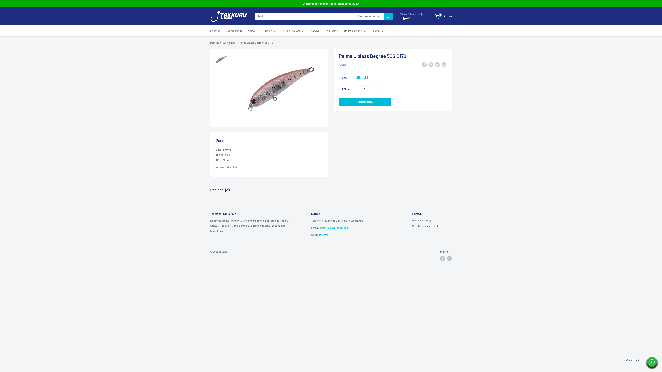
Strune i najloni (291, 30)
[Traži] (388, 16)
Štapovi (314, 30)
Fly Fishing (331, 30)
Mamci (251, 30)
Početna (215, 30)
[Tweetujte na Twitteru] (437, 64)
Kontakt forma (319, 234)
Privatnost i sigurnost (425, 226)
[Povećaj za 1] (374, 89)
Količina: (344, 89)
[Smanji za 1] (355, 89)
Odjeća (375, 30)
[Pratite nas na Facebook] (442, 258)
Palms (342, 64)
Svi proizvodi (234, 30)
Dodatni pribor (353, 30)
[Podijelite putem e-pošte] (444, 64)
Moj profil (405, 18)
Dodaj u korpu (365, 101)
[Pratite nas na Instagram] (449, 258)
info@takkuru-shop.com (334, 227)
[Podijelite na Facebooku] (424, 64)
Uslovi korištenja (422, 220)
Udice (268, 30)
